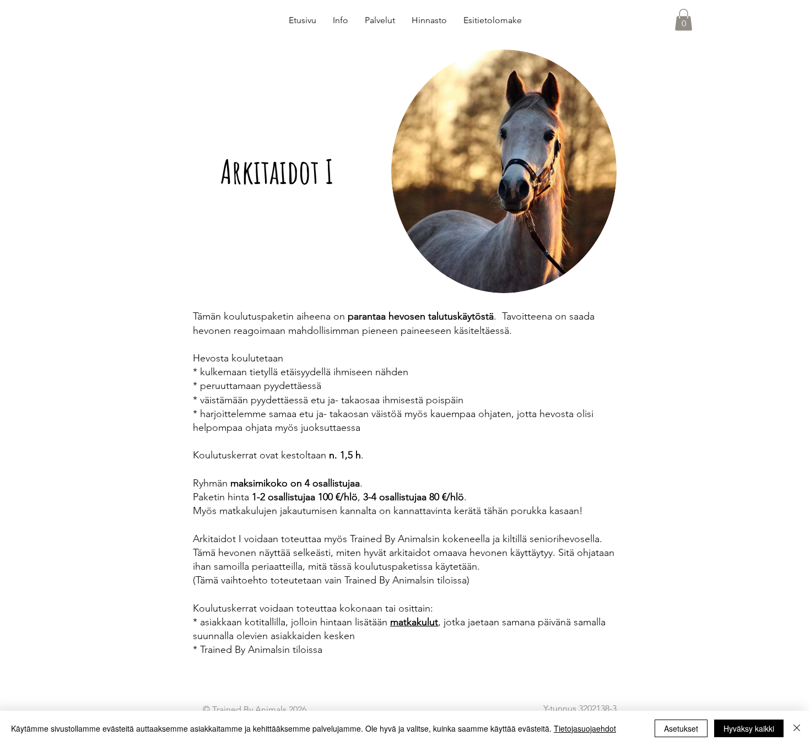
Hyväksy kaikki (748, 728)
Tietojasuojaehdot (585, 728)
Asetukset (681, 728)
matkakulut (414, 622)
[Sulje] (796, 728)
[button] (683, 19)
